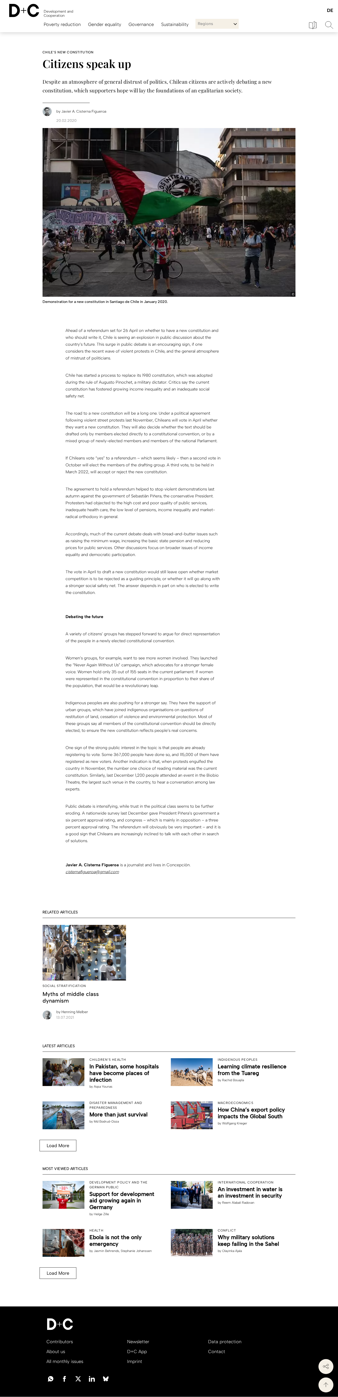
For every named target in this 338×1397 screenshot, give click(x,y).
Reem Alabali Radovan (238, 1203)
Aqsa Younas (103, 1087)
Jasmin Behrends (106, 1251)
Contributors (59, 1341)
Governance (141, 24)
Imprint (134, 1361)
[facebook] (64, 1378)
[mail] (50, 1378)
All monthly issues (64, 1361)
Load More (58, 1145)
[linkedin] (92, 1378)
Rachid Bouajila (233, 1080)
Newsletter (138, 1341)
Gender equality (104, 24)
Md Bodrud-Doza (106, 1121)
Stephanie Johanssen (136, 1251)
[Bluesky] (106, 1378)
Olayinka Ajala (232, 1251)
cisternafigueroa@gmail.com (92, 871)
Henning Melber (72, 1012)
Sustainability (175, 24)
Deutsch (330, 11)
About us (55, 1351)
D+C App (137, 1351)
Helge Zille (101, 1214)
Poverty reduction (62, 24)
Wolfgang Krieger (234, 1123)
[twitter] (78, 1378)
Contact (216, 1351)
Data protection (224, 1341)
